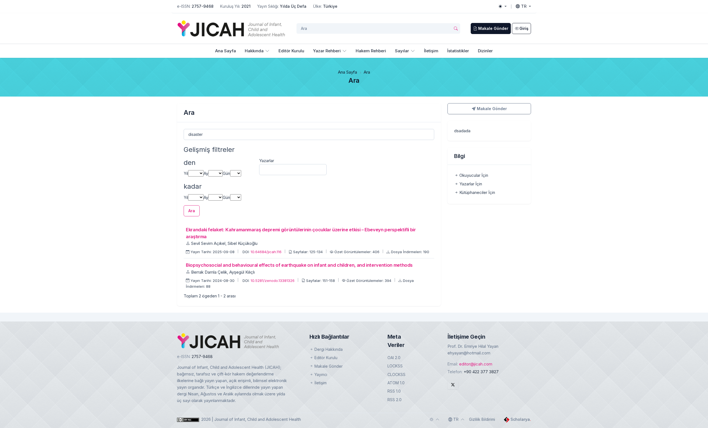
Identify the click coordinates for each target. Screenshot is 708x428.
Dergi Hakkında (328, 349)
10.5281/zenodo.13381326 (273, 280)
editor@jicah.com (475, 364)
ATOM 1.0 (396, 382)
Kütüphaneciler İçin (476, 192)
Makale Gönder (491, 108)
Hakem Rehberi (371, 50)
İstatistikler (458, 50)
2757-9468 (203, 6)
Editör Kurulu (291, 50)
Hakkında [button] (254, 50)
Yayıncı (320, 374)
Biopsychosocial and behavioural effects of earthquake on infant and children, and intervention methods (299, 265)
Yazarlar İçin (470, 183)
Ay (206, 173)
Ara (191, 210)
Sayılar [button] (402, 50)
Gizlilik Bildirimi (482, 419)
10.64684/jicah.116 (267, 252)
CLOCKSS (396, 374)
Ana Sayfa (225, 50)
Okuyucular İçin (473, 175)
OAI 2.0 (393, 357)
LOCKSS (395, 366)
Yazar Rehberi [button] (327, 50)
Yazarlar (266, 160)
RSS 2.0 (394, 399)
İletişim (431, 50)
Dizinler (485, 50)
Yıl (186, 173)
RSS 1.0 (394, 391)
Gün (226, 173)
